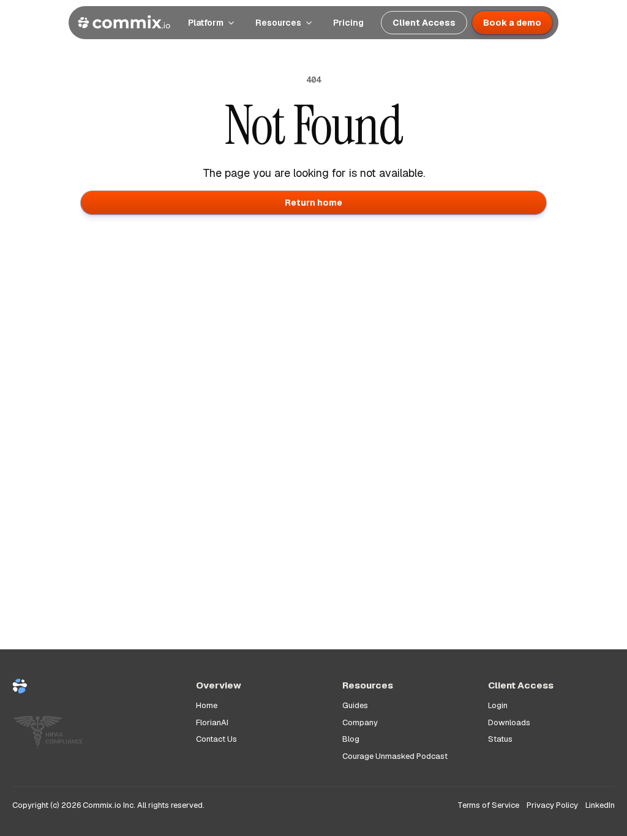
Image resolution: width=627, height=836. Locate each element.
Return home (313, 202)
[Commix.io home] (94, 691)
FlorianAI (212, 722)
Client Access (424, 22)
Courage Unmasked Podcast (395, 756)
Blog (350, 739)
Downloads (509, 722)
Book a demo (512, 22)
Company (360, 722)
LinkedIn (600, 805)
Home (206, 705)
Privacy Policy (552, 805)
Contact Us (216, 739)
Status (500, 739)
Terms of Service (488, 805)
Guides (355, 705)
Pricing (348, 22)
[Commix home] (124, 23)
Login (498, 705)
